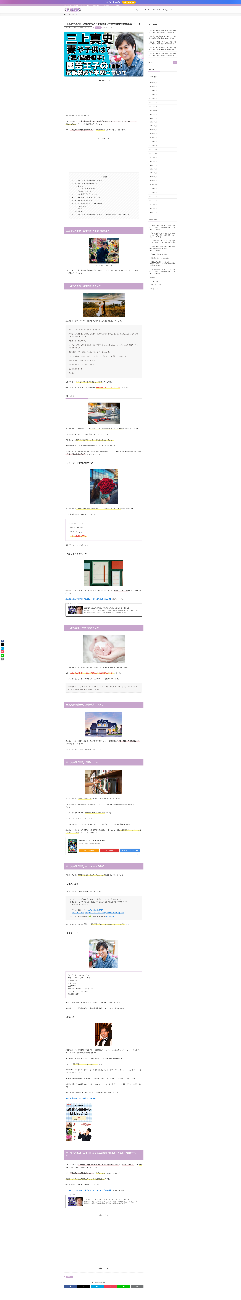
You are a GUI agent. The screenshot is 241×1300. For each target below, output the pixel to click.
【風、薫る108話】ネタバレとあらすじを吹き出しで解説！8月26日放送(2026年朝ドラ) (162, 48)
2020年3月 (153, 200)
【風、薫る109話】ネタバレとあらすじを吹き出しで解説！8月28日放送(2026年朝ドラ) (162, 43)
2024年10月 (153, 153)
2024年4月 (153, 177)
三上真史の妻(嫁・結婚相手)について (87, 183)
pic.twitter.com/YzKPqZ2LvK (114, 913)
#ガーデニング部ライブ (97, 913)
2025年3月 (153, 134)
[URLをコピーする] (137, 1286)
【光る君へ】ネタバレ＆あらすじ (160, 254)
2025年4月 (153, 130)
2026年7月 (153, 87)
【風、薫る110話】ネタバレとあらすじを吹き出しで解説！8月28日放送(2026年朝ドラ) (162, 37)
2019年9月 (153, 208)
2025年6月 (153, 122)
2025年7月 (153, 118)
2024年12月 (153, 145)
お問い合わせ (154, 277)
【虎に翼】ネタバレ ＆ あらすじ (160, 258)
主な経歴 (80, 211)
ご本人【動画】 (82, 206)
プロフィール (82, 209)
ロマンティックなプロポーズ (86, 188)
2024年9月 (153, 157)
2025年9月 (153, 114)
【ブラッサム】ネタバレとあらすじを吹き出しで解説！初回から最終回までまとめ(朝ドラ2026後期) (162, 248)
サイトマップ (154, 281)
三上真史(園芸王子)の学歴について (86, 200)
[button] (70, 1286)
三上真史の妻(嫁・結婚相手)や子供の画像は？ (90, 180)
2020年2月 (153, 204)
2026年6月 (153, 90)
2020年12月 (153, 184)
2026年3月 (153, 98)
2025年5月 (153, 126)
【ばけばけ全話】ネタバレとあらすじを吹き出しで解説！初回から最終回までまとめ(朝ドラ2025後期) (162, 235)
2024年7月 (153, 165)
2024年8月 (153, 161)
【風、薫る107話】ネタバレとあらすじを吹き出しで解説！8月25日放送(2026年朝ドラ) (162, 31)
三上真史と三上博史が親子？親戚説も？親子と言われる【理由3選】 (107, 608)
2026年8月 (153, 83)
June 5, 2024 (109, 916)
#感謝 (86, 913)
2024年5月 (153, 173)
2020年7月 (153, 188)
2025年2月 (153, 137)
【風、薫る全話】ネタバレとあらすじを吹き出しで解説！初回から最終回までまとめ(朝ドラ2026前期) (162, 271)
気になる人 (98, 27)
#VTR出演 (80, 913)
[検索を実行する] (175, 62)
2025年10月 (153, 110)
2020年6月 (153, 192)
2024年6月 (153, 169)
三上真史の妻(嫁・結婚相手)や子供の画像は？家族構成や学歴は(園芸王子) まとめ (102, 214)
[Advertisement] (103, 95)
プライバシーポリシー (157, 285)
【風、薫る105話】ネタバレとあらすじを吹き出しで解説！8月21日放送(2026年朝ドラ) (162, 54)
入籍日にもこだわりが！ (85, 191)
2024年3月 (153, 181)
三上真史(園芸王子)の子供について (86, 194)
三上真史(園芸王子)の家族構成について (88, 197)
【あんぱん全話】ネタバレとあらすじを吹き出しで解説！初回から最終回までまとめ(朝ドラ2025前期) (162, 227)
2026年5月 (153, 94)
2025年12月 (153, 106)
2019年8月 (153, 212)
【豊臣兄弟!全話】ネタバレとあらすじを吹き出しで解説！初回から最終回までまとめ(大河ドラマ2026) (162, 263)
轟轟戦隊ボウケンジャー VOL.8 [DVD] (92, 840)
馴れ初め (80, 186)
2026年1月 (153, 102)
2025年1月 (153, 141)
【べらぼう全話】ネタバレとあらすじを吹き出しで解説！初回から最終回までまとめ (162, 241)
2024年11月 (153, 149)
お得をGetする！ (128, 2)
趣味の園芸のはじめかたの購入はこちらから (81, 1098)
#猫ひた (74, 913)
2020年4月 (153, 196)
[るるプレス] (72, 10)
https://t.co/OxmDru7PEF (95, 910)
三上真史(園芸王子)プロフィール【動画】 (89, 203)
